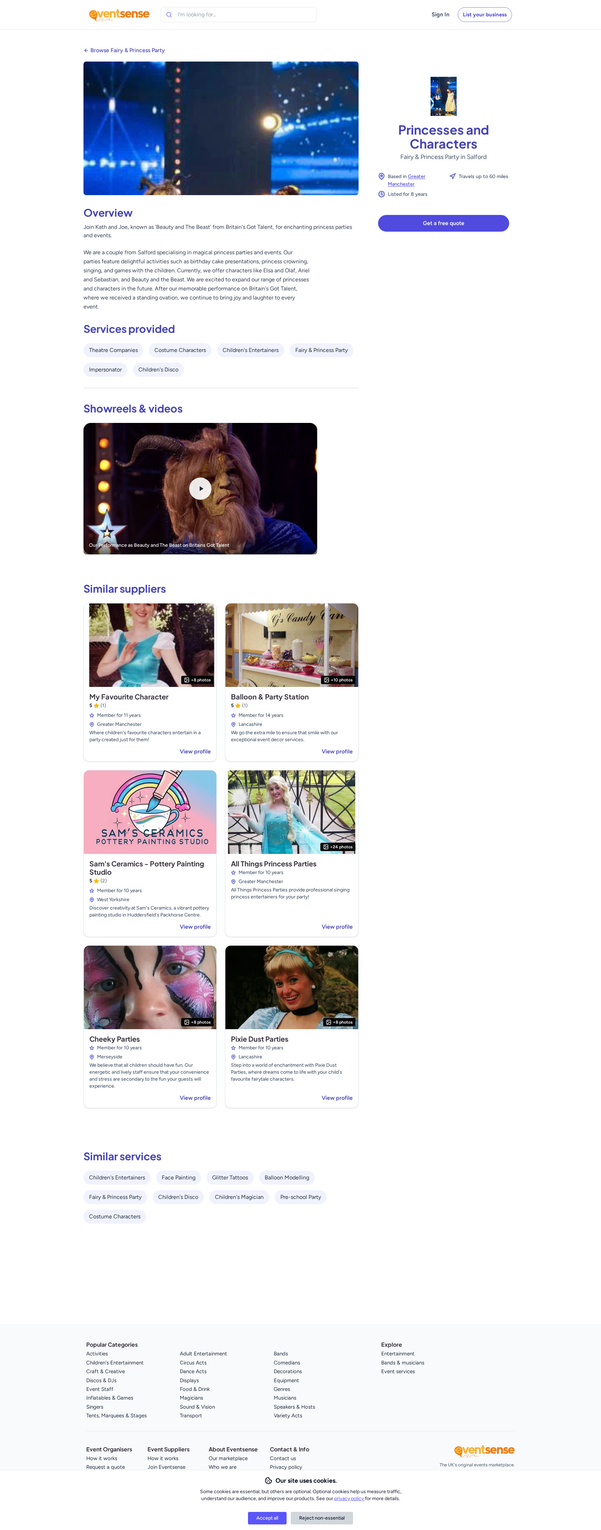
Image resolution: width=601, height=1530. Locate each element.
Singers (94, 1407)
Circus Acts (193, 1363)
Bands (281, 1354)
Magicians (191, 1398)
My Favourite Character (128, 696)
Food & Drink (195, 1389)
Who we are (223, 1467)
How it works (101, 1458)
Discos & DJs (101, 1380)
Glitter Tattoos (230, 1177)
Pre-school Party (300, 1197)
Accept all (267, 1518)
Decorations (288, 1371)
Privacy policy (286, 1467)
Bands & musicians (402, 1363)
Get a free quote (443, 223)
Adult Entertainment (203, 1354)
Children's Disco (158, 369)
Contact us (283, 1458)
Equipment (286, 1380)
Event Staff (99, 1389)
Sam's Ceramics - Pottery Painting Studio (146, 867)
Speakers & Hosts (294, 1407)
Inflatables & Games (109, 1398)
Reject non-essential (322, 1518)
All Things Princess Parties (273, 863)
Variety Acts (288, 1415)
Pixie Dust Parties (259, 1038)
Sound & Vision (197, 1407)
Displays (189, 1380)
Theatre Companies (113, 350)
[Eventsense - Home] (119, 14)
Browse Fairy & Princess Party (127, 50)
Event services (398, 1371)
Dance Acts (193, 1371)
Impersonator (105, 369)
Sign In (440, 14)
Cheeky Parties (114, 1038)
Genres (282, 1389)
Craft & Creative (105, 1371)
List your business (485, 14)
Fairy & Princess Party (321, 350)
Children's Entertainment (115, 1363)
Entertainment (398, 1354)
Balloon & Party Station (270, 696)
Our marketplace (228, 1458)
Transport (191, 1415)
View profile (195, 751)
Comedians (287, 1363)
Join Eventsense (166, 1467)
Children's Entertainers (251, 350)
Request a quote (105, 1467)
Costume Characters (180, 350)
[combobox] (209, 14)
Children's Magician (239, 1197)
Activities (97, 1354)
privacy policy (349, 1498)
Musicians (285, 1398)
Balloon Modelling (287, 1177)
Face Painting (178, 1177)
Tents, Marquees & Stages (116, 1415)
